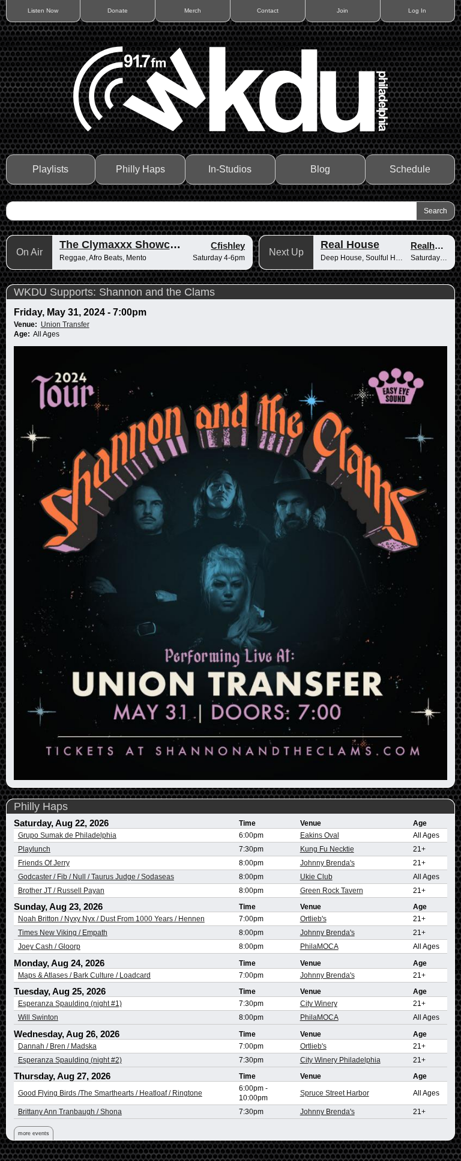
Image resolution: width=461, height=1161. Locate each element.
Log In (417, 10)
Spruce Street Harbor (334, 1093)
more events (33, 1133)
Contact (268, 10)
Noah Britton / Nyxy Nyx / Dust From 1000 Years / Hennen (111, 919)
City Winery (318, 1003)
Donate (117, 10)
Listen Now (43, 10)
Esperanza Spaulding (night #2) (70, 1060)
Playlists (50, 169)
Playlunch (34, 849)
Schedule (410, 169)
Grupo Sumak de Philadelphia (67, 835)
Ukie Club (316, 877)
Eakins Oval (319, 835)
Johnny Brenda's (327, 863)
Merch (192, 10)
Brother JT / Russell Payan (61, 890)
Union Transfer (65, 324)
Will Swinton (38, 1017)
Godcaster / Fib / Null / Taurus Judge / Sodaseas (96, 877)
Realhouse (433, 245)
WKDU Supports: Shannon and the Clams (114, 292)
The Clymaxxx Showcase (123, 245)
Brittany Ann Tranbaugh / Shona (70, 1112)
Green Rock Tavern (331, 890)
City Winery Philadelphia (340, 1060)
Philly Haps (140, 169)
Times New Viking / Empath (62, 932)
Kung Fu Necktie (327, 849)
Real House (350, 245)
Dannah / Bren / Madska (57, 1046)
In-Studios (230, 169)
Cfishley (228, 245)
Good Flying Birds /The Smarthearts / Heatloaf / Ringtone (110, 1093)
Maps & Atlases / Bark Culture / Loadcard (84, 975)
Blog (320, 169)
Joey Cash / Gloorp (49, 946)
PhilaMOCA (319, 946)
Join (342, 10)
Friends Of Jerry (44, 863)
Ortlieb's (313, 919)
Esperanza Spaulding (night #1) (70, 1003)
